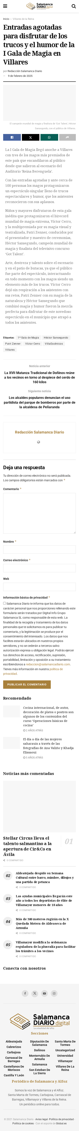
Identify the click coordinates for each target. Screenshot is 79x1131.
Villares (10, 349)
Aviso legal (41, 1119)
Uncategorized (65, 1050)
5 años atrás (34, 757)
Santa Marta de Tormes (65, 1043)
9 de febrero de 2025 (20, 75)
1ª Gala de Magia (28, 337)
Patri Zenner (12, 343)
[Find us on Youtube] (44, 993)
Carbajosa (14, 1052)
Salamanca (39, 1064)
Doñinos (39, 1050)
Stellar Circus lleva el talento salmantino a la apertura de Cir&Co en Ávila (27, 846)
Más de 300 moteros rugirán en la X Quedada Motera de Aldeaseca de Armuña (42, 923)
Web (6, 578)
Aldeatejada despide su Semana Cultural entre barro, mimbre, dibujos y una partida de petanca (45, 877)
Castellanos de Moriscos (14, 1068)
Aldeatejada (14, 1041)
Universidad (65, 1055)
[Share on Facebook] (12, 137)
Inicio (6, 19)
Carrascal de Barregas (13, 1059)
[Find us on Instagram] (54, 993)
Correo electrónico (17, 560)
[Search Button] (74, 6)
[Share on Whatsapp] (49, 137)
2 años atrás (34, 730)
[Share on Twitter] (31, 137)
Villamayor (65, 1061)
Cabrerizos (14, 1047)
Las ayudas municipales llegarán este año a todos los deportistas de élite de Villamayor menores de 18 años (44, 900)
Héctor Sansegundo (56, 337)
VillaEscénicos (54, 343)
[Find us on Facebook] (25, 993)
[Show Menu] (5, 6)
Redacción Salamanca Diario (25, 71)
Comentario (12, 489)
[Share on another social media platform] (67, 137)
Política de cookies (23, 1123)
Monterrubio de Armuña (39, 1057)
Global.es (61, 1123)
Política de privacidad (61, 1119)
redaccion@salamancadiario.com (48, 664)
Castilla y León (14, 1075)
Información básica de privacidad (26, 597)
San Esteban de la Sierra (39, 1071)
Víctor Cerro (32, 343)
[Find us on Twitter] (34, 994)
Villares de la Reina (23, 19)
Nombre (10, 541)
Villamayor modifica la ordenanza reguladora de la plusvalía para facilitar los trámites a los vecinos (46, 946)
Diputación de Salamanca (39, 1043)
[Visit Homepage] (39, 6)
